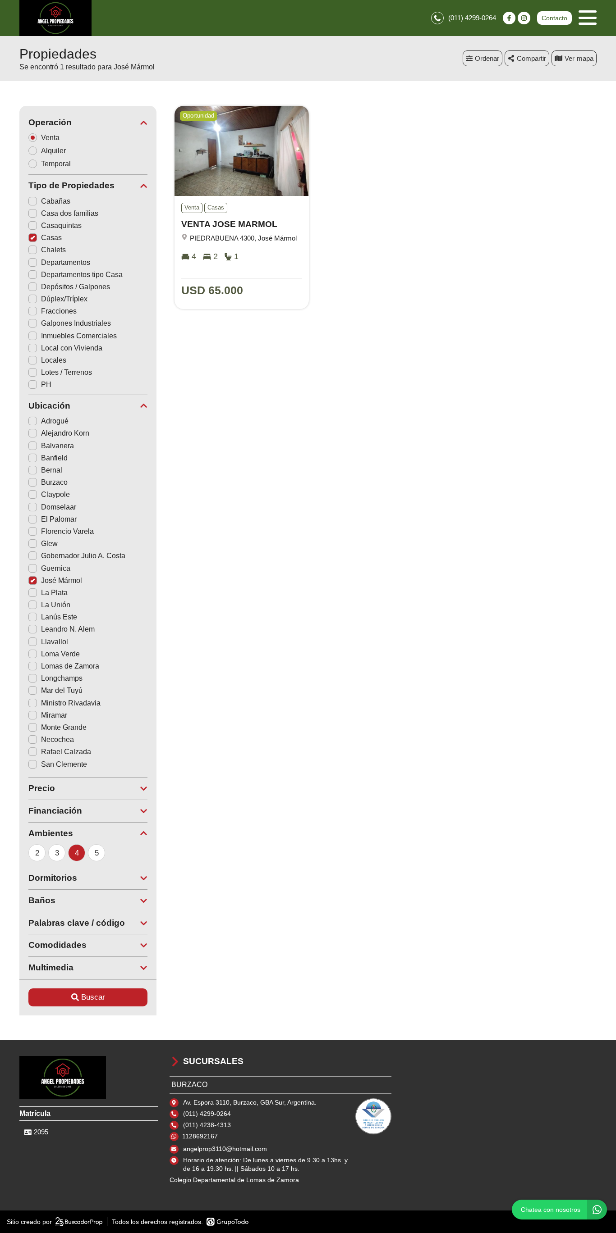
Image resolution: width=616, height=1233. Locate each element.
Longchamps (62, 678)
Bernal (51, 470)
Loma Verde (60, 654)
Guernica (55, 568)
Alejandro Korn (65, 433)
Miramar (54, 715)
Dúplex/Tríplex (64, 299)
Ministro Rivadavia (71, 703)
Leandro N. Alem (68, 629)
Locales (53, 360)
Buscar (93, 997)
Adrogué (55, 421)
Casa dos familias (69, 213)
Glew (49, 543)
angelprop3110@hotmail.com (225, 1148)
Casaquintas (61, 225)
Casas (51, 237)
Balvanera (57, 446)
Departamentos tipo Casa (82, 274)
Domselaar (58, 507)
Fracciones (59, 311)
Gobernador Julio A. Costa (83, 556)
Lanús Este (59, 617)
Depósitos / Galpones (75, 287)
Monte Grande (64, 727)
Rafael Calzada (66, 751)
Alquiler (53, 151)
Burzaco (54, 482)
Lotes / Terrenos (66, 372)
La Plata (54, 592)
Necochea (57, 739)
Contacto (554, 18)
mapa (585, 58)
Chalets (53, 250)
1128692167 (200, 1136)
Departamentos (65, 262)
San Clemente (64, 764)
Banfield (54, 458)
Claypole (55, 494)
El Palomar (59, 519)
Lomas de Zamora (70, 666)
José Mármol (61, 580)
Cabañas (55, 201)
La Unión (55, 605)
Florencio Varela (67, 531)
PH (46, 384)
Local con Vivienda (71, 348)
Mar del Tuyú (62, 690)
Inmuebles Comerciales (79, 336)
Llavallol (54, 642)
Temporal (56, 164)
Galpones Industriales (76, 323)
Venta (50, 137)
